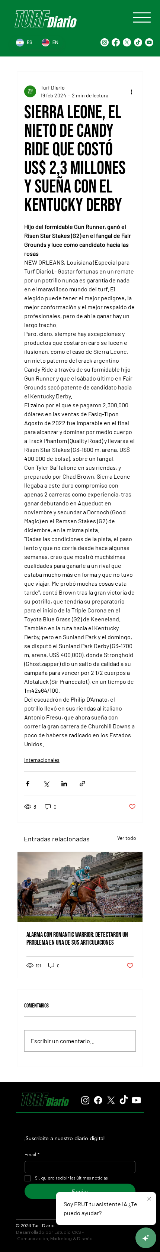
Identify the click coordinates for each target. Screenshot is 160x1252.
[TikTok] (138, 42)
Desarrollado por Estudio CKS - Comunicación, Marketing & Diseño (54, 1235)
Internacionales (42, 760)
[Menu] (142, 17)
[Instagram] (104, 42)
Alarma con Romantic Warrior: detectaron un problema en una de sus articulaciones (77, 939)
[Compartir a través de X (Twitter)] (45, 783)
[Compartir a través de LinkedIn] (64, 783)
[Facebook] (116, 42)
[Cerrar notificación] (149, 1199)
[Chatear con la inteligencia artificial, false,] (145, 1237)
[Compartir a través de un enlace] (82, 783)
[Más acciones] (131, 91)
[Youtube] (149, 42)
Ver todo (126, 838)
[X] (127, 42)
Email (32, 1155)
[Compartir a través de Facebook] (27, 783)
